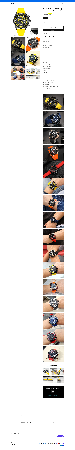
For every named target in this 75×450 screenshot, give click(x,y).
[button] (24, 4)
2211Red (57, 17)
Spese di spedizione (45, 14)
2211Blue (45, 20)
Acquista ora (53, 30)
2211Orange (52, 17)
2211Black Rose (51, 20)
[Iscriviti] (27, 436)
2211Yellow (45, 17)
